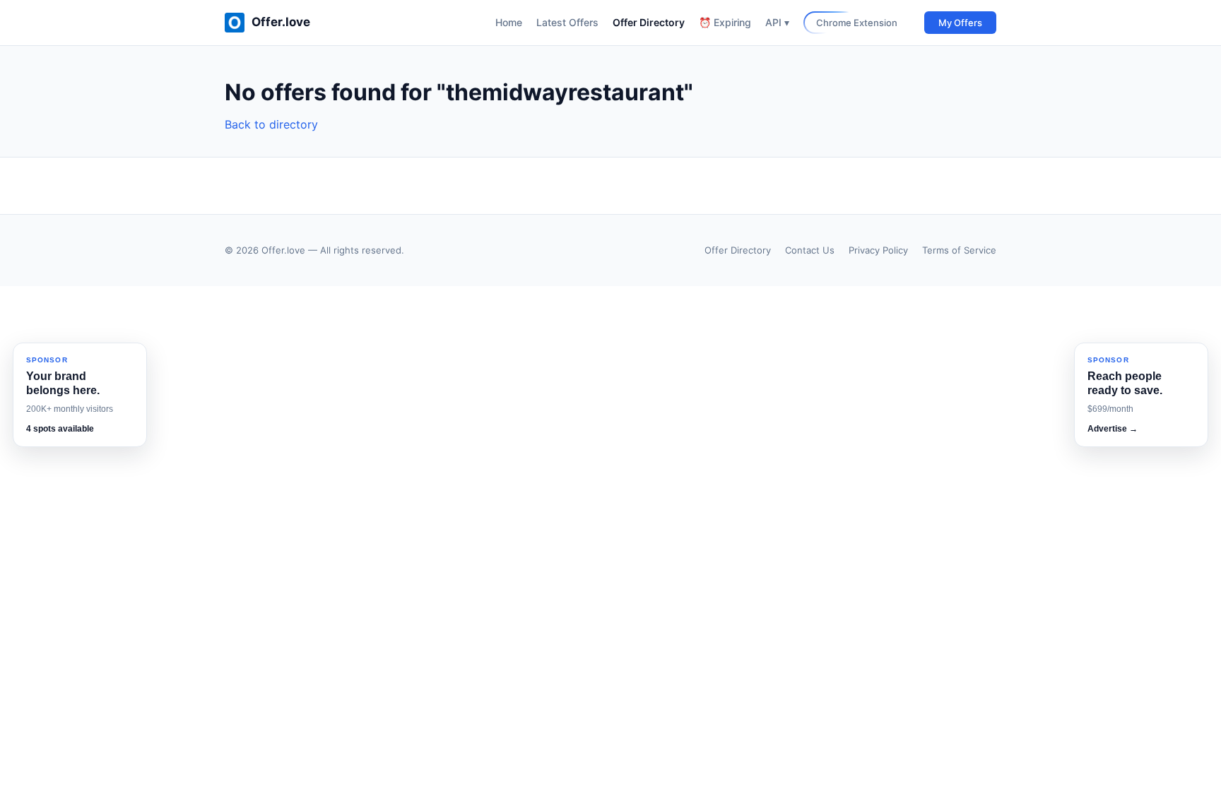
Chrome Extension (856, 22)
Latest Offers (567, 22)
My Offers (960, 22)
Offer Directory (649, 22)
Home (508, 22)
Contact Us (809, 250)
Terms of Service (959, 250)
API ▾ (777, 22)
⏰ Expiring (725, 22)
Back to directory (271, 124)
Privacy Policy (878, 250)
